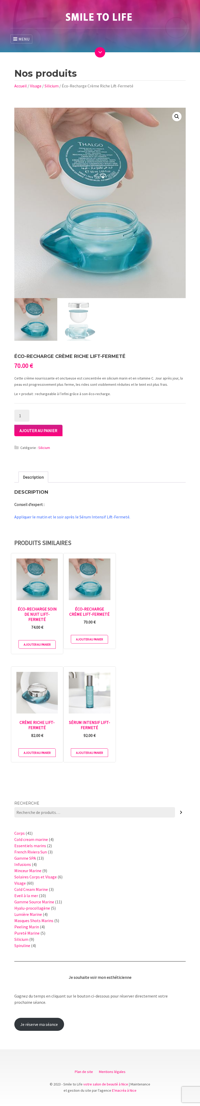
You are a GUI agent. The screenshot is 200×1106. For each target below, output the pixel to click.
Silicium (52, 85)
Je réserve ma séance (39, 1024)
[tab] (33, 477)
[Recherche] (181, 812)
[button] (177, 116)
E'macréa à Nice (124, 1090)
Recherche (26, 803)
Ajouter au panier (38, 430)
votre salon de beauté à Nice (105, 1084)
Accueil (20, 85)
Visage (35, 85)
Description (33, 477)
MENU (23, 39)
